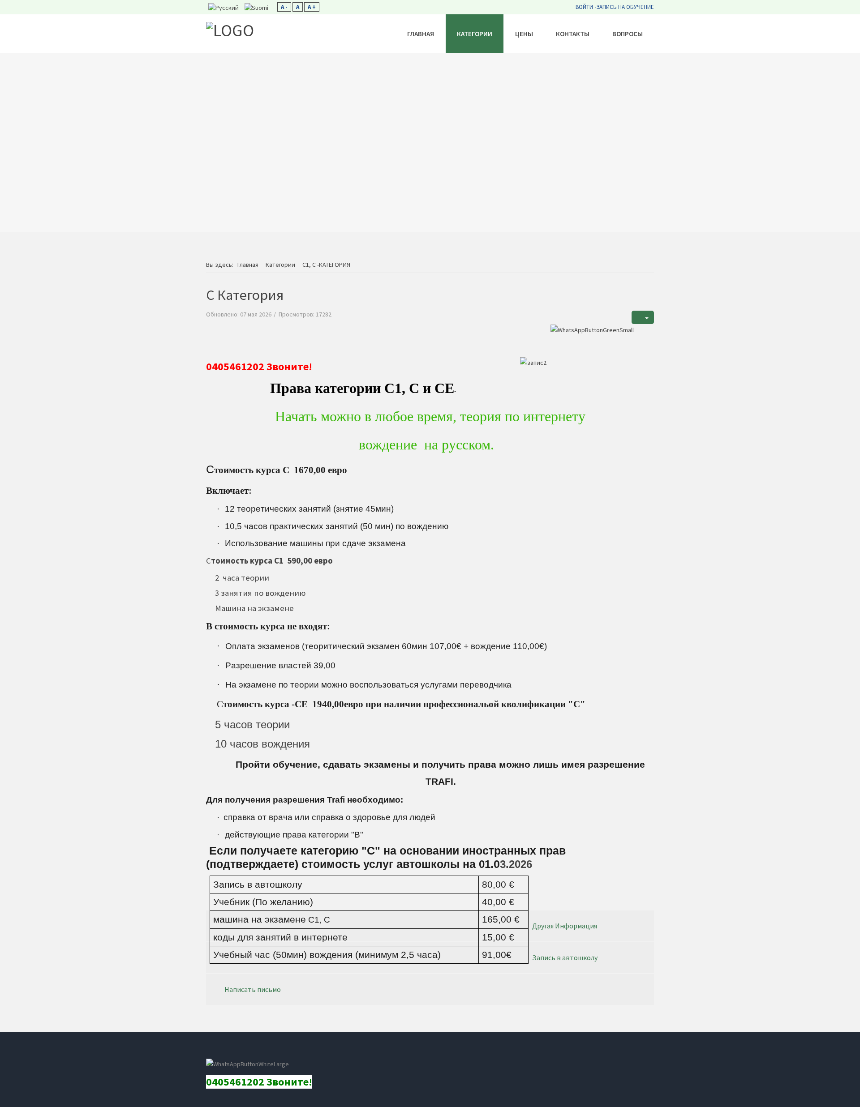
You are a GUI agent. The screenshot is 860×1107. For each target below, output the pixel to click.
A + (312, 7)
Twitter (276, 1050)
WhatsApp (296, 1050)
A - (284, 7)
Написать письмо (252, 989)
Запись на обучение (625, 7)
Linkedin (235, 1050)
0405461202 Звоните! (259, 366)
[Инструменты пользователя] (643, 318)
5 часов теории (252, 724)
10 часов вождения (262, 744)
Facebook (215, 1050)
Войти (584, 7)
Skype (256, 1050)
